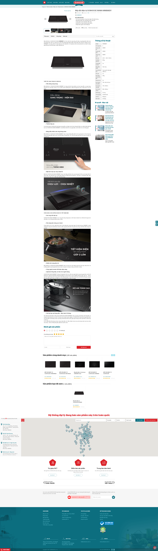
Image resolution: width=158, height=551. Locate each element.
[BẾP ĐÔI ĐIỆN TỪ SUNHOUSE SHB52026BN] (108, 364)
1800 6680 (71, 544)
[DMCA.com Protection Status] (103, 532)
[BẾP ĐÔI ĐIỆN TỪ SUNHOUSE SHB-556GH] (64, 364)
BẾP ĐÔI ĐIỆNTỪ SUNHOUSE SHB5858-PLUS (93, 373)
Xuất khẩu (61, 2)
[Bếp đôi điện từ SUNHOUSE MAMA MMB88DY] (79, 393)
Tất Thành (68, 549)
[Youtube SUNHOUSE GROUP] (157, 225)
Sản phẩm (55, 2)
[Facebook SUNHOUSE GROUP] (157, 222)
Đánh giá (65, 36)
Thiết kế (52, 36)
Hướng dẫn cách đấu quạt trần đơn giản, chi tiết (109, 127)
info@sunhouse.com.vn (85, 541)
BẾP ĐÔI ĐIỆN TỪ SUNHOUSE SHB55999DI (50, 373)
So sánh (78, 27)
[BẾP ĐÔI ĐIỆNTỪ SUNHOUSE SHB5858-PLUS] (94, 364)
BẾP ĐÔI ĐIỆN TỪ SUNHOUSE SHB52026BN (107, 373)
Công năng (58, 36)
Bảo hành (67, 2)
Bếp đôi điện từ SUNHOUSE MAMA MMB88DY (66, 6)
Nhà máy (97, 2)
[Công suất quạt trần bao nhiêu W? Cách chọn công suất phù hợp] (100, 108)
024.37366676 (65, 543)
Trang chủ (44, 2)
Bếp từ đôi (55, 6)
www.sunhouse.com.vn (104, 541)
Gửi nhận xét (84, 347)
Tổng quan (46, 36)
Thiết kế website (61, 549)
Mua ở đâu (85, 27)
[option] (58, 19)
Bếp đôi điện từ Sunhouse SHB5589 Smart (79, 373)
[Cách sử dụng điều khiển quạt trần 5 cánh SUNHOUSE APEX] (100, 137)
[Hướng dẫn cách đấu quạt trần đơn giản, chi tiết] (100, 128)
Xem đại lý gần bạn (152, 420)
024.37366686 (71, 543)
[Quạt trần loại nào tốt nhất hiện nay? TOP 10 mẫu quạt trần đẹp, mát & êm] (100, 118)
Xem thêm (52, 475)
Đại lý (101, 2)
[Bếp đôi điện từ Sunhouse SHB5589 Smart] (79, 364)
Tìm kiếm (141, 420)
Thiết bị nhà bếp (49, 6)
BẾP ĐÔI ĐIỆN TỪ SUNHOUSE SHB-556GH (64, 373)
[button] (45, 19)
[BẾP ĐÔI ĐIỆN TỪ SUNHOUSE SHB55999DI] (50, 364)
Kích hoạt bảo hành (94, 27)
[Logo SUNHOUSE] (79, 5)
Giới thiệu (49, 2)
